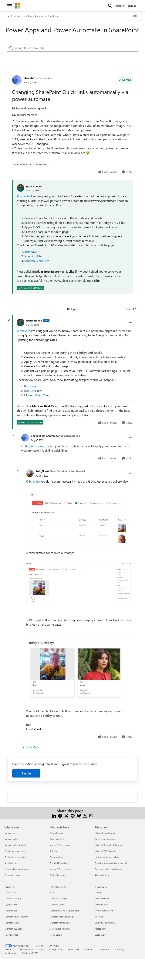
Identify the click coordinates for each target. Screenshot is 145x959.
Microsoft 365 (11, 910)
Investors (99, 916)
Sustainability (101, 934)
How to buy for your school (107, 857)
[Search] (110, 5)
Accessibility (100, 928)
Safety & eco (105, 949)
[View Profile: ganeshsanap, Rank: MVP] (20, 322)
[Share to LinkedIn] (54, 815)
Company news (102, 904)
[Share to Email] (91, 815)
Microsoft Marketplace (60, 922)
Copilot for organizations (16, 851)
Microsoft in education (105, 832)
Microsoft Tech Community (62, 916)
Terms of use (73, 949)
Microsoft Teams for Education (108, 845)
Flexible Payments (58, 875)
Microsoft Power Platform (16, 916)
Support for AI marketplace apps (64, 910)
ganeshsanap (34, 186)
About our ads (11, 953)
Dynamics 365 (11, 904)
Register (120, 5)
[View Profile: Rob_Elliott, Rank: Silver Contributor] (30, 473)
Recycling (119, 949)
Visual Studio (56, 934)
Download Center (58, 838)
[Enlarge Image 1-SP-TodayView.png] (79, 585)
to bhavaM (78, 471)
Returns (53, 851)
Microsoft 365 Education (106, 851)
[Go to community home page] (17, 5)
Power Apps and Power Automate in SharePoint (35, 16)
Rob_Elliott (42, 471)
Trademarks (89, 949)
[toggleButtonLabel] (135, 16)
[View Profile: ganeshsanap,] (20, 188)
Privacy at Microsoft (104, 910)
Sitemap (8, 949)
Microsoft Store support (60, 845)
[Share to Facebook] (60, 815)
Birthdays (30, 252)
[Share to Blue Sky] (79, 815)
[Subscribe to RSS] (85, 815)
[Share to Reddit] (73, 815)
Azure (52, 892)
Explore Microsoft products (17, 869)
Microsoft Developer (59, 898)
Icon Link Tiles (33, 256)
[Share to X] (66, 815)
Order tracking (56, 857)
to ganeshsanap (70, 436)
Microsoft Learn (57, 904)
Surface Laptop (11, 838)
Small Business (11, 934)
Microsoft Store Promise (61, 869)
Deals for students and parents (109, 869)
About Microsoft (102, 898)
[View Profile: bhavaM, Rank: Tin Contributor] (17, 80)
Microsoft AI (10, 892)
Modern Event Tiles (36, 261)
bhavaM (28, 78)
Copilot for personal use (15, 857)
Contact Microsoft (25, 949)
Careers (98, 892)
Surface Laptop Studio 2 (15, 845)
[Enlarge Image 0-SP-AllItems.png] (79, 522)
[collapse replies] (8, 320)
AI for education (102, 875)
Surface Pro (10, 832)
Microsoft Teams (12, 922)
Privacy (41, 949)
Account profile (56, 832)
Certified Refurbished (59, 863)
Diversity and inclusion (105, 922)
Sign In (132, 5)
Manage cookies (56, 949)
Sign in (26, 773)
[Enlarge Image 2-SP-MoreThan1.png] (79, 670)
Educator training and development (111, 863)
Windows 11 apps (13, 875)
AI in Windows (11, 863)
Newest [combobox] (132, 309)
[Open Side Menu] (9, 5)
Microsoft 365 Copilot (14, 928)
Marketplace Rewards (60, 928)
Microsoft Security (13, 898)
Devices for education (105, 838)
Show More (32, 747)
